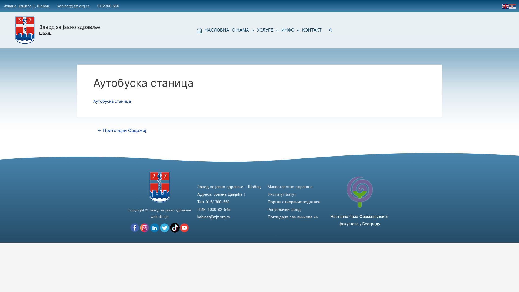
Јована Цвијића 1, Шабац (26, 6)
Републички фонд (284, 209)
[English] (505, 5)
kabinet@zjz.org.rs (73, 6)
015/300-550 (108, 6)
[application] (251, 30)
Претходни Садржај (122, 130)
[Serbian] (512, 5)
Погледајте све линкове (293, 217)
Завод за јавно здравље (69, 27)
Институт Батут (282, 194)
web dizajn (160, 216)
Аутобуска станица (112, 101)
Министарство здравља (290, 186)
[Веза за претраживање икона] (330, 30)
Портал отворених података (294, 202)
